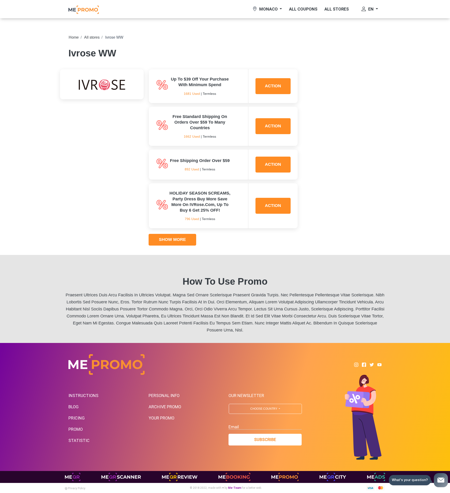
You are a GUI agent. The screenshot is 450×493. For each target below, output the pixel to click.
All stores (336, 9)
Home (74, 37)
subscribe (265, 439)
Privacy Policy (76, 488)
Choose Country (264, 408)
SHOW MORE (172, 239)
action (273, 86)
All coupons (303, 9)
